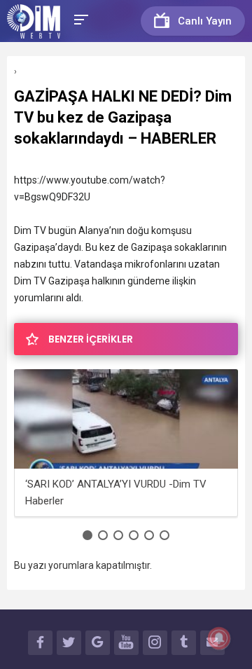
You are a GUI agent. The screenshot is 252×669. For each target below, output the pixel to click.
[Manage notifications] (219, 638)
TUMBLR (184, 642)
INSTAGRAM (155, 642)
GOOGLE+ (97, 642)
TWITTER (69, 642)
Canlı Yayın (205, 21)
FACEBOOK (40, 642)
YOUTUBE (126, 642)
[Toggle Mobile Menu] (79, 18)
